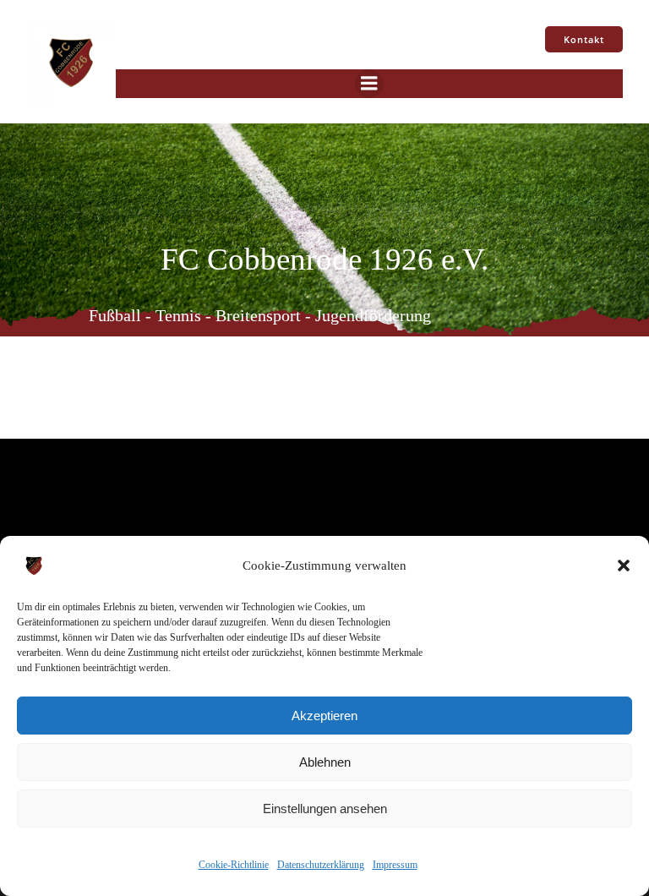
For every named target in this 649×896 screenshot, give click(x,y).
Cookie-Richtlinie (234, 865)
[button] (623, 565)
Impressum (395, 865)
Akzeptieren (324, 715)
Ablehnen (325, 762)
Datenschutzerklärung (320, 865)
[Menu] (369, 83)
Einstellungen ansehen (325, 808)
